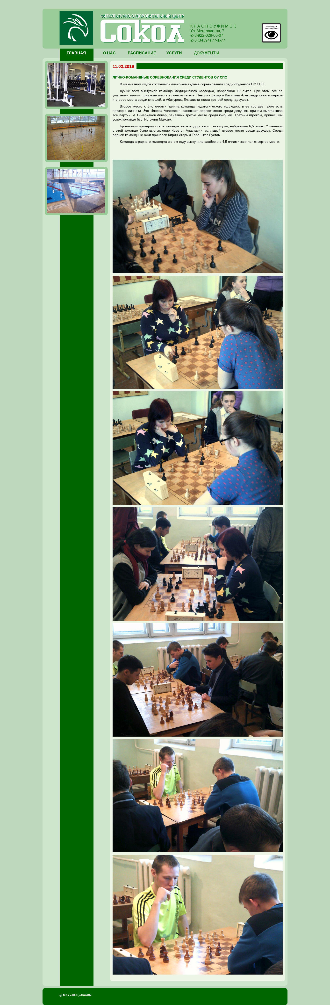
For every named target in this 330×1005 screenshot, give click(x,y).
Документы (206, 53)
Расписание (142, 53)
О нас (109, 53)
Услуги (174, 53)
